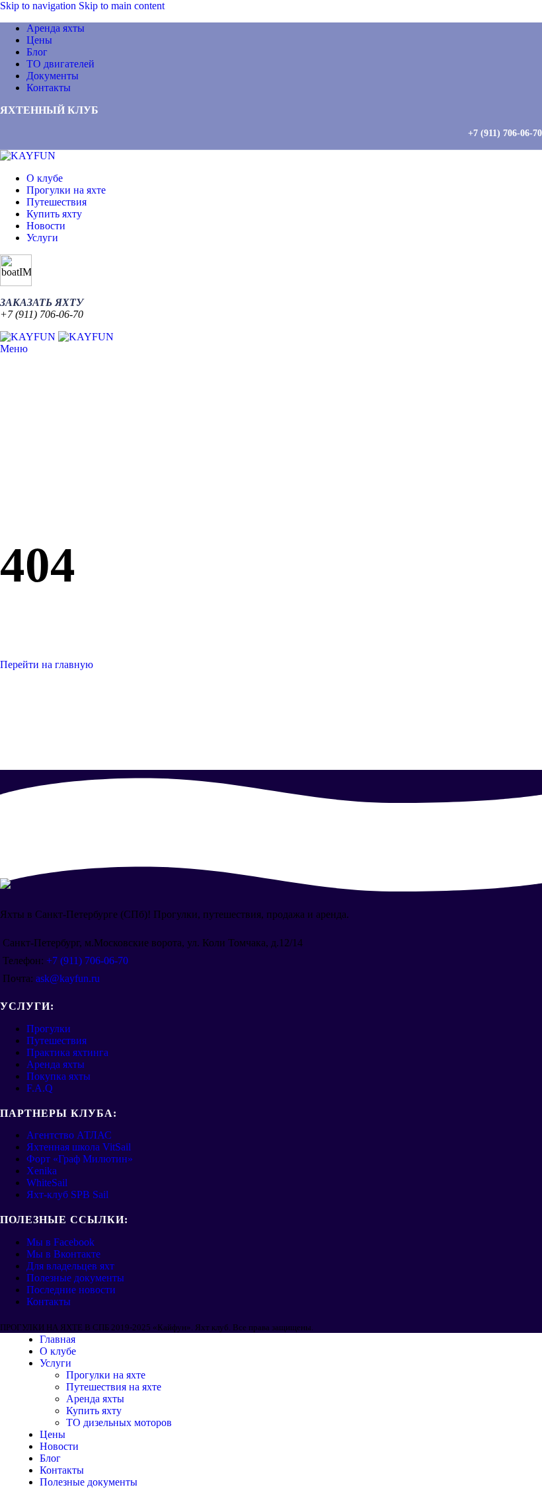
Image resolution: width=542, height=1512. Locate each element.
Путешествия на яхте (113, 1386)
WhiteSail (46, 1182)
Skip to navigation (39, 5)
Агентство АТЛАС (69, 1135)
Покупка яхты (58, 1076)
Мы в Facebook (60, 1242)
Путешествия (56, 1040)
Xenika (41, 1170)
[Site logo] (28, 155)
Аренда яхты (55, 1064)
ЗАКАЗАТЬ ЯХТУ (41, 302)
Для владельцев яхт (70, 1265)
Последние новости (71, 1289)
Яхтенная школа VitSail (78, 1147)
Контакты (48, 1301)
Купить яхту (94, 1410)
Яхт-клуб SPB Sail (67, 1194)
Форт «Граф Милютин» (79, 1158)
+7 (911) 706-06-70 (505, 133)
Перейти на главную (46, 664)
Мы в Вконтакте (63, 1254)
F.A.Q (39, 1088)
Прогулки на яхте (105, 1374)
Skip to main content (122, 5)
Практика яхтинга (67, 1052)
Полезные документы (75, 1277)
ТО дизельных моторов (119, 1422)
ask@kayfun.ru (68, 978)
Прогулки (48, 1028)
